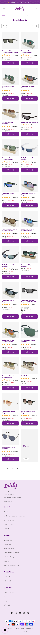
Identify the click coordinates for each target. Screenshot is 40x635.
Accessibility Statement (11, 565)
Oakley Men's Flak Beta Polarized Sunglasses (27, 229)
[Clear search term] (32, 26)
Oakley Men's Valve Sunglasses (29, 122)
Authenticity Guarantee (11, 552)
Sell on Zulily (8, 581)
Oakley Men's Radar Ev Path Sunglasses (28, 194)
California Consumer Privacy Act (14, 516)
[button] (4, 8)
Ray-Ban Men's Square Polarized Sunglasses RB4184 (10, 51)
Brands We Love (9, 592)
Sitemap (26, 446)
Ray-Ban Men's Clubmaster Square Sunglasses (9, 376)
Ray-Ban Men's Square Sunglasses (27, 265)
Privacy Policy (8, 524)
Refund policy (20, 628)
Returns (6, 561)
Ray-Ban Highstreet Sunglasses (7, 122)
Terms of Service (9, 520)
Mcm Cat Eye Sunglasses (27, 376)
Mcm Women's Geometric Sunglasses (28, 412)
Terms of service (15, 631)
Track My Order (9, 548)
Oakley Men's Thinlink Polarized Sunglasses (8, 341)
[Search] (36, 26)
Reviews (6, 597)
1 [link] (7, 468)
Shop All (6, 601)
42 (27, 468)
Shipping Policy (9, 557)
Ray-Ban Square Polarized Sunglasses (28, 341)
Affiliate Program (9, 577)
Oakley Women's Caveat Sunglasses (8, 412)
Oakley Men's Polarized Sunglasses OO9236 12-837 (28, 301)
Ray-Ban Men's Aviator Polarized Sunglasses (27, 51)
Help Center (8, 540)
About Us (7, 507)
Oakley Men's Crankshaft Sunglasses (28, 158)
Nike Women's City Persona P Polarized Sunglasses (10, 229)
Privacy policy (30, 628)
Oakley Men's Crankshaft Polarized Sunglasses (28, 87)
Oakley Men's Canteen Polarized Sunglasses (8, 194)
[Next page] (33, 468)
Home (3, 15)
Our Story (7, 512)
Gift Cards (7, 605)
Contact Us (7, 544)
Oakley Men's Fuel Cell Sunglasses (8, 301)
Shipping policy (26, 631)
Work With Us (9, 572)
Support (6, 535)
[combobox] (20, 26)
